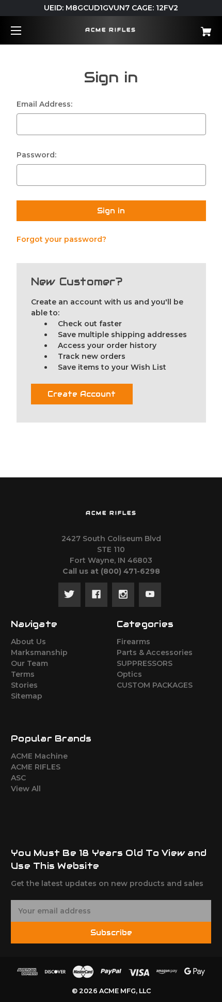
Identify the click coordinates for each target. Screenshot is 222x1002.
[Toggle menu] (25, 30)
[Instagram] (123, 594)
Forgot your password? (61, 239)
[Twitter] (69, 594)
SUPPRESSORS (144, 663)
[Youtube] (150, 594)
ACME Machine (39, 756)
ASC (18, 777)
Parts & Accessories (155, 652)
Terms (23, 674)
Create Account (81, 394)
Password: (36, 154)
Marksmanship (39, 652)
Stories (24, 685)
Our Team (29, 663)
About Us (28, 641)
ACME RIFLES (35, 767)
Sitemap (26, 696)
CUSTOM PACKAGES (155, 685)
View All (26, 788)
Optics (129, 674)
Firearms (133, 641)
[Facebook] (96, 594)
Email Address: (44, 104)
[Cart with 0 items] (191, 27)
